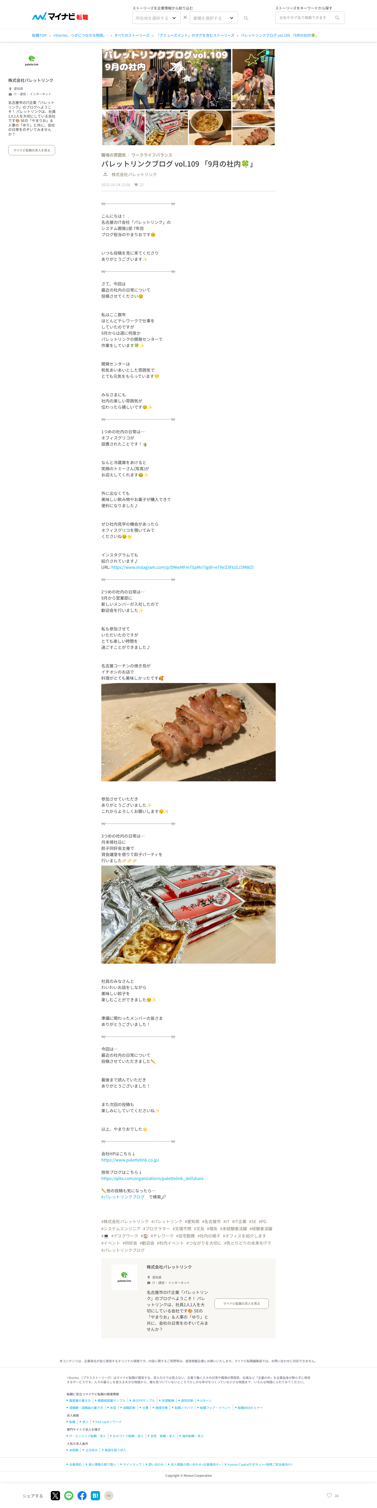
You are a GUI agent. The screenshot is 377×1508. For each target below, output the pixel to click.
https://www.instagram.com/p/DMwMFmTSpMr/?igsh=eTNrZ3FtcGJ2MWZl (182, 567)
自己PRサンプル (143, 1400)
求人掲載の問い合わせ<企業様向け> (196, 1464)
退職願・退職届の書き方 (86, 1407)
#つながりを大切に (204, 1243)
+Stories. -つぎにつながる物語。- (80, 35)
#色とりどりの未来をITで (247, 1243)
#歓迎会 (147, 1243)
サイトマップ (132, 1464)
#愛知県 (192, 1221)
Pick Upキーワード (108, 1421)
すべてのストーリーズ (132, 35)
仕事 (145, 1407)
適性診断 (187, 1400)
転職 (72, 1421)
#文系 (199, 1228)
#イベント (110, 1243)
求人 (85, 1421)
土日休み (91, 1450)
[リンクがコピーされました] (108, 1495)
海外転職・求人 (193, 1436)
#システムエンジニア (121, 1228)
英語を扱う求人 (115, 1450)
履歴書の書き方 (80, 1400)
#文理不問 (182, 1228)
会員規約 (75, 1464)
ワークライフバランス (151, 154)
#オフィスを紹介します (244, 1236)
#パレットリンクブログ (123, 1197)
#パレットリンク (166, 1221)
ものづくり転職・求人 (128, 1436)
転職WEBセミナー (250, 1407)
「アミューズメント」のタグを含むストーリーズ (195, 35)
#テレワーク (162, 1236)
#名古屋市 (211, 1221)
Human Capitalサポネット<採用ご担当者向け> (260, 1464)
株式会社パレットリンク (30, 80)
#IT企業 (239, 1221)
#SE (252, 1221)
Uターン (206, 1400)
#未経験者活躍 (233, 1228)
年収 (113, 1407)
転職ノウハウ (184, 1407)
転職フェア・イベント (215, 1407)
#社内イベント (170, 1243)
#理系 (212, 1228)
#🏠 (144, 1236)
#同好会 (130, 1243)
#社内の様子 (208, 1236)
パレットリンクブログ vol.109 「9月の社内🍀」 (280, 35)
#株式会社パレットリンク (125, 1221)
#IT (226, 1221)
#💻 (105, 1236)
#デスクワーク (124, 1236)
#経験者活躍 (261, 1228)
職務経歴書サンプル (111, 1400)
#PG (262, 1221)
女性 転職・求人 (163, 1436)
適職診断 (129, 1407)
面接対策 (161, 1407)
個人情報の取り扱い (102, 1464)
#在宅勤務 (185, 1236)
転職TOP (39, 35)
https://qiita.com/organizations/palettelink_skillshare (152, 1178)
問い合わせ (156, 1464)
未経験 (73, 1450)
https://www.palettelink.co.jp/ (130, 1160)
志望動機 (168, 1400)
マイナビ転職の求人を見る (31, 150)
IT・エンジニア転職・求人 (87, 1436)
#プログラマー (156, 1228)
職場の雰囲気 (113, 154)
